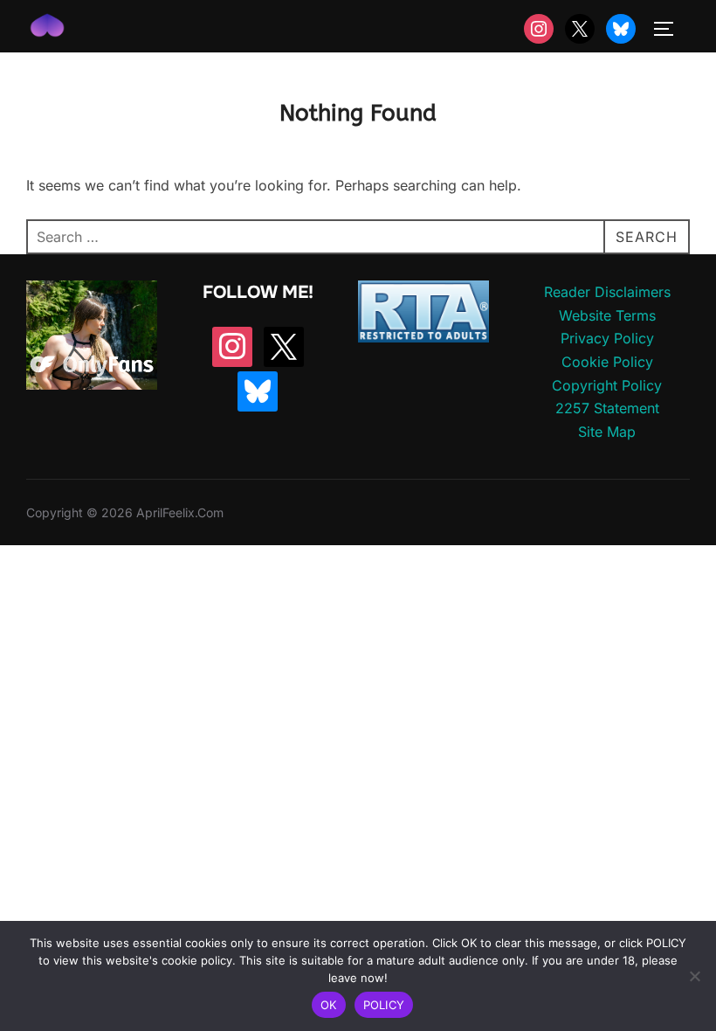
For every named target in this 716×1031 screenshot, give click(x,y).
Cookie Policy (607, 361)
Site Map (607, 431)
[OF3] (91, 384)
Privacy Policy (607, 338)
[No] (694, 976)
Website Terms (607, 315)
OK (328, 1005)
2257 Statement (607, 408)
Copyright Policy (607, 385)
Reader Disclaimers (607, 292)
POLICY (384, 1005)
